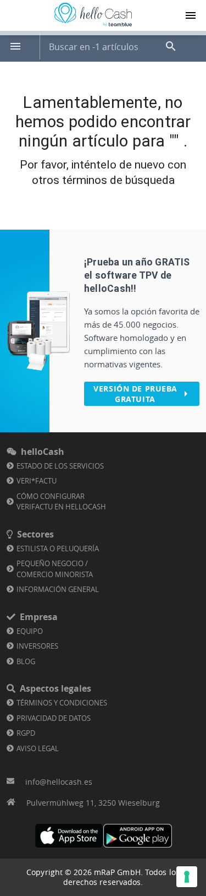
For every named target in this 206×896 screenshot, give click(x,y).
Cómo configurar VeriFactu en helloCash (61, 501)
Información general (57, 589)
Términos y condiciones (61, 703)
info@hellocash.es (58, 781)
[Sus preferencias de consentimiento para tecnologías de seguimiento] (186, 876)
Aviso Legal (37, 748)
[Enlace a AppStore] (69, 836)
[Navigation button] (190, 15)
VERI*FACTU (36, 481)
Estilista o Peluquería (57, 548)
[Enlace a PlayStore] (137, 836)
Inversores (37, 646)
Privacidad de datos (53, 718)
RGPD (25, 733)
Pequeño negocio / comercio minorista (54, 568)
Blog (25, 661)
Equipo (29, 631)
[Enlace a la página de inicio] (93, 26)
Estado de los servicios (60, 466)
